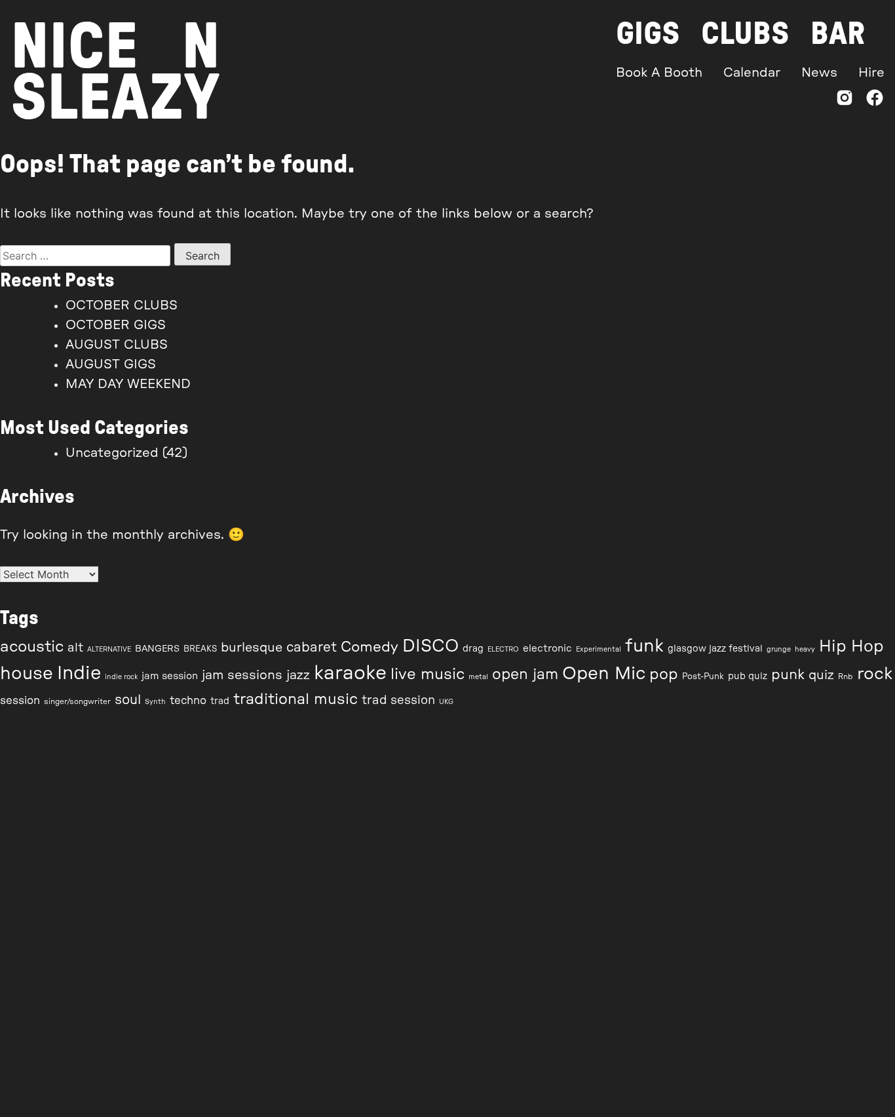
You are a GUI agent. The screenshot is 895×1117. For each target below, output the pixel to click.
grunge (779, 649)
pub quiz (747, 676)
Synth (155, 701)
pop (663, 674)
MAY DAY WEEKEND (128, 384)
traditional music (295, 699)
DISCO (430, 646)
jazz (298, 675)
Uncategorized (112, 453)
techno (188, 701)
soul (128, 700)
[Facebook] (875, 100)
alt (75, 648)
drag (473, 649)
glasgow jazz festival (715, 649)
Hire (871, 72)
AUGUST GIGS (111, 364)
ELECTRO (503, 649)
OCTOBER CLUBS (122, 305)
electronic (547, 649)
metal (478, 676)
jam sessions (242, 675)
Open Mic (603, 673)
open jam (525, 674)
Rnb (845, 676)
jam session (170, 676)
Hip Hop (851, 646)
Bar (837, 34)
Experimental (598, 649)
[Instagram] (844, 100)
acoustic (32, 647)
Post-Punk (703, 677)
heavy (805, 649)
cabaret (311, 647)
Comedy (369, 647)
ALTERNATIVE (109, 649)
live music (427, 674)
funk (644, 646)
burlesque (251, 647)
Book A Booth (659, 72)
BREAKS (200, 649)
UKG (446, 701)
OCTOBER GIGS (116, 325)
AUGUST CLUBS (117, 344)
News (819, 72)
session (20, 701)
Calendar (751, 72)
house (26, 673)
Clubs (745, 34)
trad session (398, 700)
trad (219, 701)
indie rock (121, 676)
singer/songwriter (77, 701)
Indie (79, 673)
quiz (821, 675)
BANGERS (157, 649)
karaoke (350, 673)
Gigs (648, 34)
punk (788, 675)
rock (874, 673)
